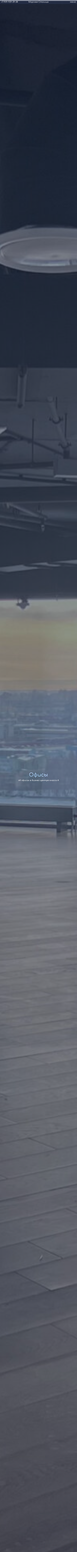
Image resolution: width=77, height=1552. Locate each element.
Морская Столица (38, 2)
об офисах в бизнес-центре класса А (38, 780)
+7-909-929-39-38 (9, 2)
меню (73, 2)
